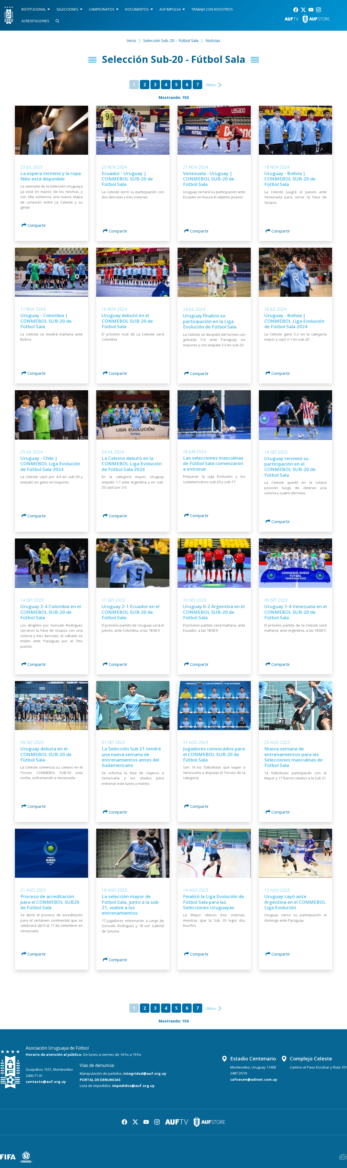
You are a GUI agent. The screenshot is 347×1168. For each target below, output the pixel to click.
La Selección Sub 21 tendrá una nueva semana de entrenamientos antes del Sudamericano (131, 757)
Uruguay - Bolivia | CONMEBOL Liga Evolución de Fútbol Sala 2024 (294, 321)
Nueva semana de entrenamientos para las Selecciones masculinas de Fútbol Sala (293, 757)
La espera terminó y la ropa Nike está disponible (50, 176)
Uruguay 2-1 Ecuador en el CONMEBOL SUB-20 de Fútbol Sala (130, 612)
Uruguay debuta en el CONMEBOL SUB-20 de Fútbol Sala (46, 754)
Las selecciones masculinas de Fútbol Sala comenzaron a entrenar (213, 463)
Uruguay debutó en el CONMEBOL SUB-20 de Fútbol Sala (127, 321)
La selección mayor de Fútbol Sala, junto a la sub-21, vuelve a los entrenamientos (131, 904)
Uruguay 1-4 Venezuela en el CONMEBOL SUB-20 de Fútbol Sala (295, 612)
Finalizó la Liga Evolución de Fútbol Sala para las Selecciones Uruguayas (213, 902)
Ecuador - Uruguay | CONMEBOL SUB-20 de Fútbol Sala (127, 179)
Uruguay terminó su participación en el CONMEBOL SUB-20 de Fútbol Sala (290, 466)
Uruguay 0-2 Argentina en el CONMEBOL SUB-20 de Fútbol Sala (214, 612)
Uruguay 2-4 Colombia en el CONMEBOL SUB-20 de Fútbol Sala (50, 612)
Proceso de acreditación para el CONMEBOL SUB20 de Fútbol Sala (49, 902)
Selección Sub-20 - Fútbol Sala (170, 40)
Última (210, 85)
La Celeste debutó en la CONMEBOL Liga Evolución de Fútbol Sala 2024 (132, 463)
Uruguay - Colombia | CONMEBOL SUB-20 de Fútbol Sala (46, 321)
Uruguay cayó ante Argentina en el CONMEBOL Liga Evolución (295, 902)
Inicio (131, 40)
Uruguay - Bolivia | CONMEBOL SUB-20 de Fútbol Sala (290, 179)
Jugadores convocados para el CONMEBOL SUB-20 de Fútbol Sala (214, 754)
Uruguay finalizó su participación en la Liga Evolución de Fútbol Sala (209, 321)
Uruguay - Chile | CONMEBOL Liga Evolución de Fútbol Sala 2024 (50, 463)
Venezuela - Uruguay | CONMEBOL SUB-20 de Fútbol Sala (208, 179)
